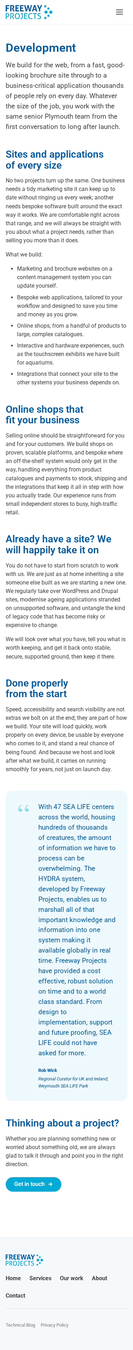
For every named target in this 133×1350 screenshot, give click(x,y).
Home (13, 1278)
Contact (15, 1295)
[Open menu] (119, 12)
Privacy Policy (54, 1325)
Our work (71, 1278)
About (99, 1278)
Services (40, 1278)
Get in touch (33, 1184)
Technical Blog (20, 1325)
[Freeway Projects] (29, 12)
